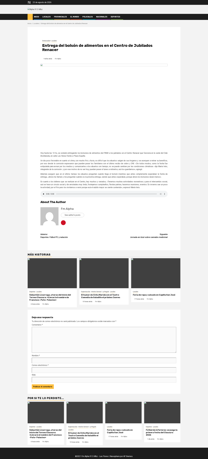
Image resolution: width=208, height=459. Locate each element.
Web (34, 375)
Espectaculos (85, 292)
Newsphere (115, 456)
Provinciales (60, 17)
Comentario (37, 325)
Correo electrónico (40, 365)
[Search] (178, 17)
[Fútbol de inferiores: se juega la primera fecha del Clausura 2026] (162, 412)
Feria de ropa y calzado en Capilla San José (154, 295)
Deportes (115, 17)
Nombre (36, 355)
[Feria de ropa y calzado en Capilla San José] (155, 273)
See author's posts (72, 215)
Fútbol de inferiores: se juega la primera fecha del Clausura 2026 (161, 432)
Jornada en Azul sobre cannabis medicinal (149, 235)
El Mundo (74, 17)
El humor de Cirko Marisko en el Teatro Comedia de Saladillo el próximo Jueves (100, 296)
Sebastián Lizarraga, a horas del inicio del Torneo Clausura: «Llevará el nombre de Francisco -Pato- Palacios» (50, 297)
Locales (46, 17)
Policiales (87, 17)
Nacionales (101, 17)
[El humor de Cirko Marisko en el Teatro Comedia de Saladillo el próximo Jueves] (104, 273)
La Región (105, 292)
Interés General (96, 292)
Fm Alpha (58, 59)
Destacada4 (46, 41)
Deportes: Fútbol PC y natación (54, 235)
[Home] (30, 16)
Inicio (36, 17)
